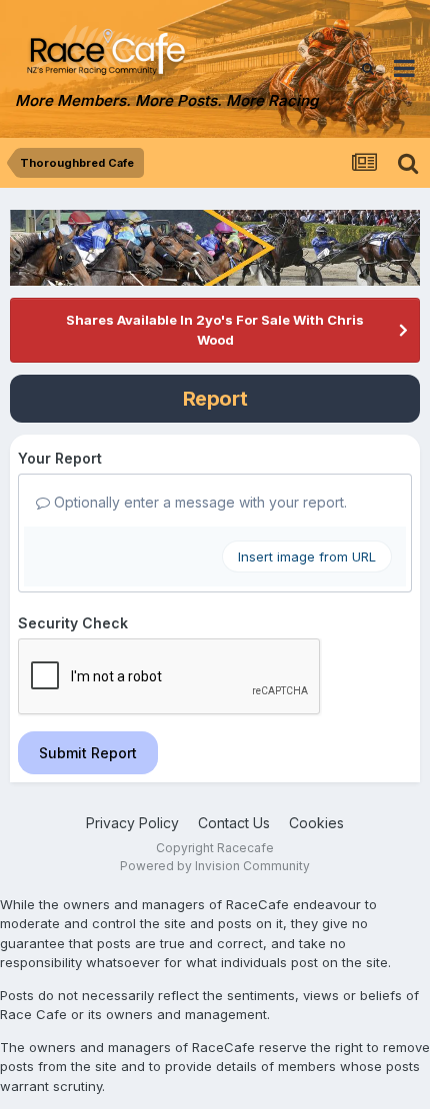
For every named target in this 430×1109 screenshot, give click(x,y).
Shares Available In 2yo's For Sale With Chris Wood (215, 330)
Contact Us (234, 822)
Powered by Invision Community (215, 865)
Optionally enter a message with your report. (198, 502)
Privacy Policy (132, 822)
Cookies (316, 822)
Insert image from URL (307, 556)
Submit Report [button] (88, 752)
